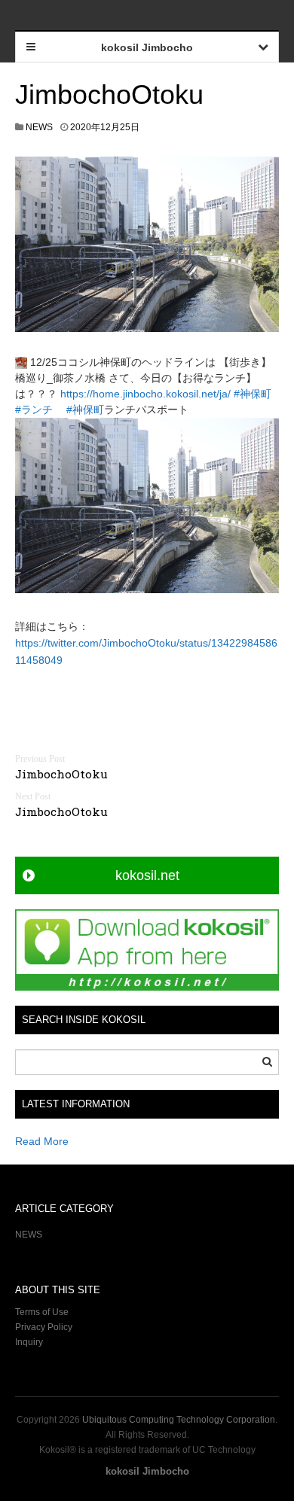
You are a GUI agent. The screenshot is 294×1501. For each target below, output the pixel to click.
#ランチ (34, 409)
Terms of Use (42, 1312)
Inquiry (29, 1342)
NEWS (39, 127)
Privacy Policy (45, 1327)
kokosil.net (147, 875)
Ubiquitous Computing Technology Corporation (178, 1419)
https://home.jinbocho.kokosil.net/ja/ (145, 394)
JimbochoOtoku (109, 94)
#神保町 (252, 394)
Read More (42, 1141)
